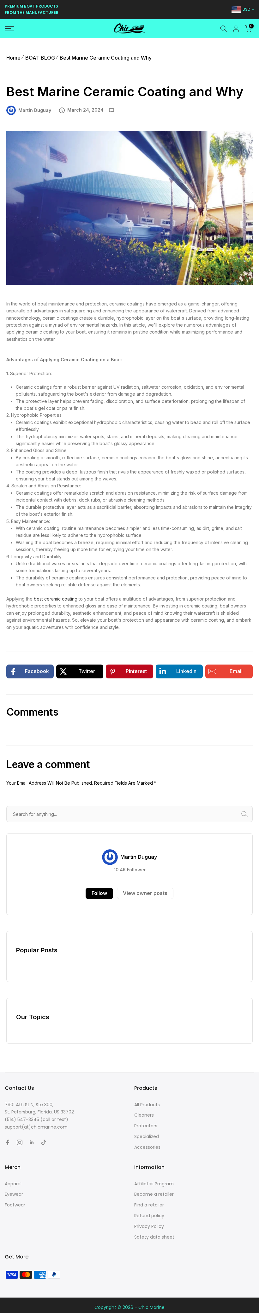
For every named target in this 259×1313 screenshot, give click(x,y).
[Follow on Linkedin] (31, 1142)
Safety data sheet (154, 1237)
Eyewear (14, 1194)
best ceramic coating (55, 598)
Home (13, 58)
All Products (147, 1104)
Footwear (15, 1205)
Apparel (13, 1184)
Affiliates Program (154, 1184)
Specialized (146, 1136)
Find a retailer (149, 1205)
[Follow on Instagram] (19, 1142)
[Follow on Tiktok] (43, 1142)
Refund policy (149, 1215)
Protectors (145, 1126)
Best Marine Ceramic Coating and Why (106, 58)
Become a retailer (154, 1194)
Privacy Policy (149, 1226)
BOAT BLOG (40, 58)
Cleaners (144, 1115)
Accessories (147, 1147)
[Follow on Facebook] (7, 1142)
